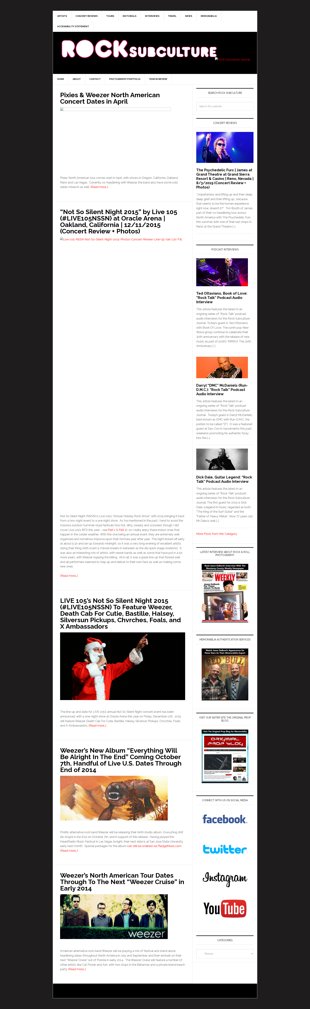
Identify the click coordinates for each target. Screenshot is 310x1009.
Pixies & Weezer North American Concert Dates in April (110, 98)
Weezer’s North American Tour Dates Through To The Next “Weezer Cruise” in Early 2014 (122, 882)
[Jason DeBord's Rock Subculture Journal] (139, 43)
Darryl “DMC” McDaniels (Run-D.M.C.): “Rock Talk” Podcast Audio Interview (222, 389)
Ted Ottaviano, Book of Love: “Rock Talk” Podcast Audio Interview (221, 297)
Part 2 (122, 530)
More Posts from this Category (216, 534)
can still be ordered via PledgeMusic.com (154, 846)
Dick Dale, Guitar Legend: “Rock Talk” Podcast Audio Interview (224, 479)
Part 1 (111, 530)
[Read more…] (99, 187)
